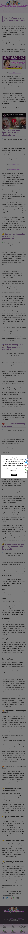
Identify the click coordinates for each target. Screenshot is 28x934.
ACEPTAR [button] (14, 474)
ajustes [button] (23, 468)
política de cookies (14, 470)
